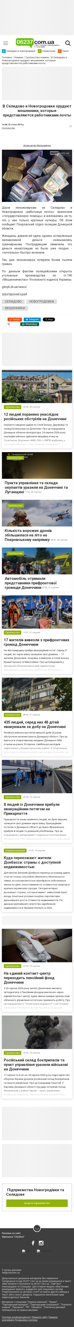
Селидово (13, 301)
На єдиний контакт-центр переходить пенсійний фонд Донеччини (29, 978)
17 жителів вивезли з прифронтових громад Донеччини (36, 642)
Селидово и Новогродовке (27, 920)
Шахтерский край (14, 294)
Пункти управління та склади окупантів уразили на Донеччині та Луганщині (36, 487)
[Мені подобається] (70, 125)
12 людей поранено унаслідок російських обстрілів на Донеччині (35, 416)
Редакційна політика (26, 1320)
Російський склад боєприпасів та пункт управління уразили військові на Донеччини (36, 1064)
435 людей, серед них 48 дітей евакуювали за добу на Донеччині (35, 724)
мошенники (15, 308)
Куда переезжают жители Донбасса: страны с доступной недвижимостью (32, 862)
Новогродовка (41, 301)
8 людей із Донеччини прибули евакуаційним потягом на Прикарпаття (32, 809)
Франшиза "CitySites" (13, 1237)
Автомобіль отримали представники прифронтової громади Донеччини (31, 583)
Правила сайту (40, 1317)
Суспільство (8, 128)
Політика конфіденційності (16, 1317)
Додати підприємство (37, 1203)
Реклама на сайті (11, 1233)
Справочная (61, 920)
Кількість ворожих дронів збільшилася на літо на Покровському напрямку (28, 535)
